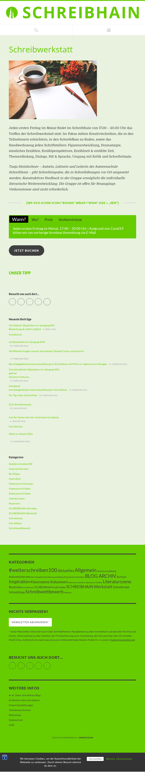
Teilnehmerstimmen (20, 710)
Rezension (14, 503)
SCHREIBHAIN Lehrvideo (23, 508)
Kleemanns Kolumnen (21, 483)
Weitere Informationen (119, 759)
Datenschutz (16, 719)
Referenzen (15, 714)
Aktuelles (66, 570)
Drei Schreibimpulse (20, 404)
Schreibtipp (15, 523)
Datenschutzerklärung (122, 639)
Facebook (24, 300)
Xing (50, 300)
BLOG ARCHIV (100, 576)
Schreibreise (15, 518)
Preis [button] (49, 219)
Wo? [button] (35, 219)
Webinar (67, 592)
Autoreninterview (18, 468)
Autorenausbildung (106, 571)
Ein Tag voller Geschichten (23, 395)
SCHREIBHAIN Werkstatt (23, 513)
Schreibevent (28, 587)
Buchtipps (14, 473)
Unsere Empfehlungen (21, 705)
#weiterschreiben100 (20, 463)
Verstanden (95, 759)
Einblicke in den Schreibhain (24, 700)
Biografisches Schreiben (74, 577)
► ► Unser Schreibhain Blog (24, 695)
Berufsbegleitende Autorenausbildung (47, 577)
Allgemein (86, 570)
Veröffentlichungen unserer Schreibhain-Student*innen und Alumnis (46, 351)
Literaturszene (17, 498)
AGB (11, 724)
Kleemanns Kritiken (20, 488)
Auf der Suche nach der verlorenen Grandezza (34, 417)
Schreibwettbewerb (19, 528)
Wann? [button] (19, 219)
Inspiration (15, 478)
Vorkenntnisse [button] (70, 219)
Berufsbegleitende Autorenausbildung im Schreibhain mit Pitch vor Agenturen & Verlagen (58, 363)
